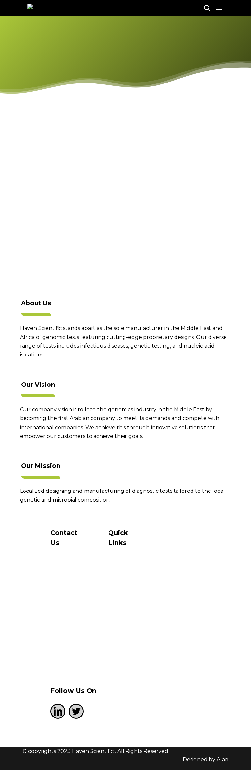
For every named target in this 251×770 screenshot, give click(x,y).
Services (128, 616)
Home (126, 569)
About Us (130, 592)
